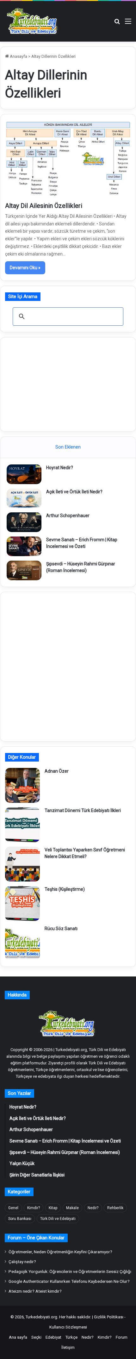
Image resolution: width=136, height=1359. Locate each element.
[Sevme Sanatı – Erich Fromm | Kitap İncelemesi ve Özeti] (24, 546)
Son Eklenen (68, 447)
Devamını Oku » (25, 267)
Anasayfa (18, 56)
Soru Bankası (19, 1218)
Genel (13, 1208)
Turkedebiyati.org (41, 1317)
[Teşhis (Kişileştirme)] (22, 903)
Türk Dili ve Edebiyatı (58, 1218)
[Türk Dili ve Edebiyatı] (33, 21)
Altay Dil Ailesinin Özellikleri (43, 206)
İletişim (68, 1347)
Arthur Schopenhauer (68, 515)
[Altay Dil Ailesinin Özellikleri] (68, 159)
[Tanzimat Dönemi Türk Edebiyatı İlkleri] (22, 824)
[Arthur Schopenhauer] (24, 522)
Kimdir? (33, 1208)
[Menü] (128, 24)
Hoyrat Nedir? (59, 467)
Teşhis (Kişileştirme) (65, 889)
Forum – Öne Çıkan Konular (36, 1238)
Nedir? (93, 1208)
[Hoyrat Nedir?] (24, 474)
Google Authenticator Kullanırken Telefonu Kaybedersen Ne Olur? (69, 1281)
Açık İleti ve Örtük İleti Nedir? (74, 491)
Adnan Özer (57, 771)
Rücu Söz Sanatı (61, 928)
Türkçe (71, 1337)
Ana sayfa (18, 1337)
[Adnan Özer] (22, 785)
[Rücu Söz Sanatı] (22, 942)
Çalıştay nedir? (22, 1261)
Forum (121, 1337)
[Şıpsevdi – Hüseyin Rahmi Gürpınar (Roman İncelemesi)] (24, 570)
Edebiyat (53, 1337)
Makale (72, 1208)
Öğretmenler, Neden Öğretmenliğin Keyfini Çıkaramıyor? (60, 1251)
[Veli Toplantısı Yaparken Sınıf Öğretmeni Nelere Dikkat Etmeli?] (22, 864)
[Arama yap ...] (117, 24)
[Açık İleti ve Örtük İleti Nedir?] (24, 498)
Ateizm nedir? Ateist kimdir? (35, 1291)
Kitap (53, 1208)
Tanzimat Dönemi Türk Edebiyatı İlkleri (83, 810)
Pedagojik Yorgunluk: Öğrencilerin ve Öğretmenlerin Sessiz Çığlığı (70, 1271)
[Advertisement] (68, 383)
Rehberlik (115, 1208)
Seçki (36, 1337)
